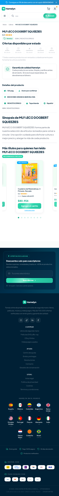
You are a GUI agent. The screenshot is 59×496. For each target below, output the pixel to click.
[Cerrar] (56, 2)
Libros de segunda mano (29, 331)
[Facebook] (38, 320)
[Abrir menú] (5, 16)
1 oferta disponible (29, 210)
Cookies (29, 386)
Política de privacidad (29, 382)
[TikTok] (26, 320)
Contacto (29, 364)
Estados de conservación (29, 368)
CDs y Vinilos (29, 338)
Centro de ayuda (29, 353)
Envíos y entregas (29, 356)
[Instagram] (21, 320)
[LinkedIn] (32, 320)
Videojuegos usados (30, 342)
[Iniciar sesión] (54, 8)
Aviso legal (29, 378)
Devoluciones (29, 360)
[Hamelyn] (8, 9)
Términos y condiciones (29, 389)
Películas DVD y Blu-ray (29, 335)
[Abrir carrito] (48, 8)
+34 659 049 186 (47, 491)
